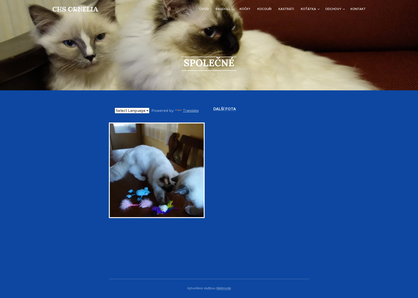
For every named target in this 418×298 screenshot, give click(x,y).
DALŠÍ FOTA (224, 108)
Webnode (223, 288)
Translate (191, 110)
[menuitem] (205, 8)
